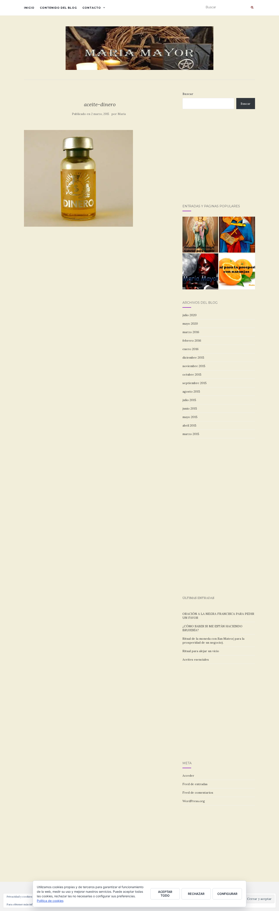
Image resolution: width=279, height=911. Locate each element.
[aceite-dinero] (78, 178)
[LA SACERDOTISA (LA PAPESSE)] (237, 235)
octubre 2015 (191, 374)
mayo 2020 (190, 324)
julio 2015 (189, 400)
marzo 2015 (190, 434)
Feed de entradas (195, 784)
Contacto (91, 7)
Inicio (29, 7)
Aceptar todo (165, 893)
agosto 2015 (191, 391)
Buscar (187, 94)
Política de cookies (50, 901)
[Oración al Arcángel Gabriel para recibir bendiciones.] (200, 235)
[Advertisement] (230, 161)
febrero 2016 (191, 340)
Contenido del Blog (58, 7)
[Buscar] (252, 7)
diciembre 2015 (193, 357)
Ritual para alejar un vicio (200, 651)
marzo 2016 (190, 332)
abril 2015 (189, 425)
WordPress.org (193, 801)
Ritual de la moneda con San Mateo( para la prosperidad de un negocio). (213, 640)
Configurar (227, 894)
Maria (122, 114)
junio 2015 (189, 408)
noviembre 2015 (193, 366)
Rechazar (196, 894)
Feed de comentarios (197, 793)
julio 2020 (189, 315)
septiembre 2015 (194, 383)
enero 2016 (190, 349)
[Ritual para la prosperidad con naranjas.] (237, 271)
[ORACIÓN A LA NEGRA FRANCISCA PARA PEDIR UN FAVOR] (200, 271)
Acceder (188, 776)
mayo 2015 (189, 417)
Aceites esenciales (195, 659)
